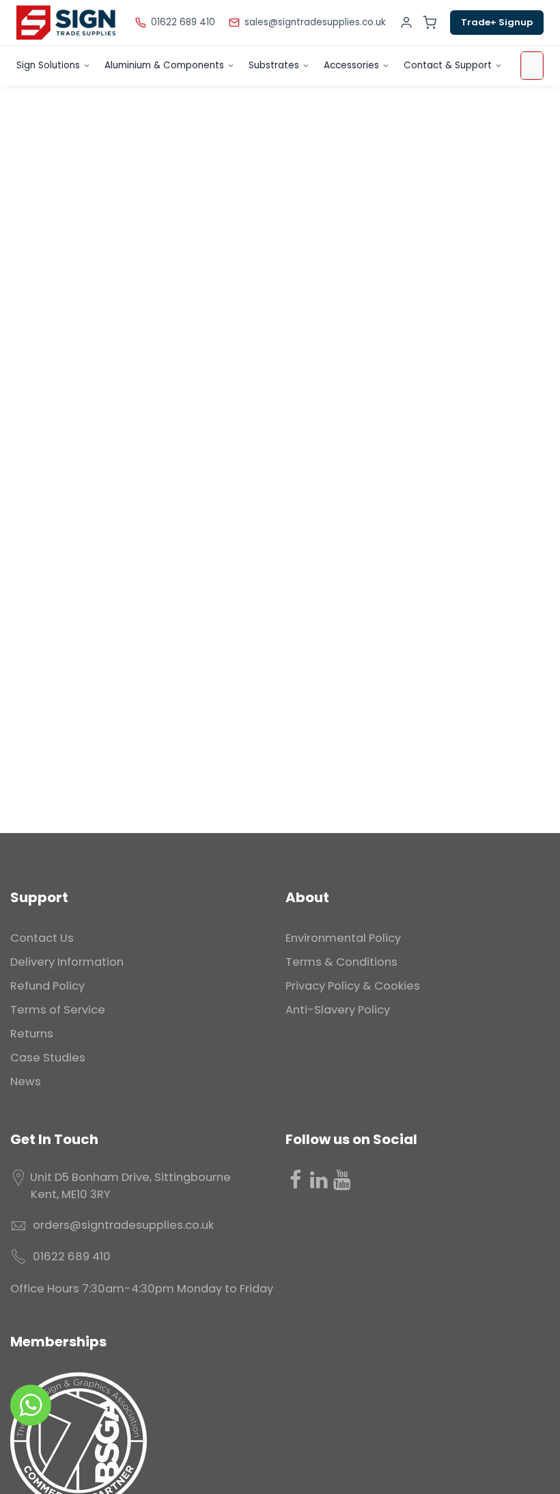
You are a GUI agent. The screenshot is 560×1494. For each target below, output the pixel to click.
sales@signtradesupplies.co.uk (315, 22)
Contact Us (42, 938)
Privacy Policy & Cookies (352, 986)
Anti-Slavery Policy (337, 1010)
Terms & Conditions (341, 962)
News (25, 1081)
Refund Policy (47, 986)
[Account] (406, 22)
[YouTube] (342, 1179)
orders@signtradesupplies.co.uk (123, 1225)
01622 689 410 (183, 22)
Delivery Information (67, 962)
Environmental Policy (343, 938)
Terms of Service (57, 1010)
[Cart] (429, 22)
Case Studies (47, 1057)
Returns (31, 1034)
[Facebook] (295, 1179)
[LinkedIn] (319, 1179)
